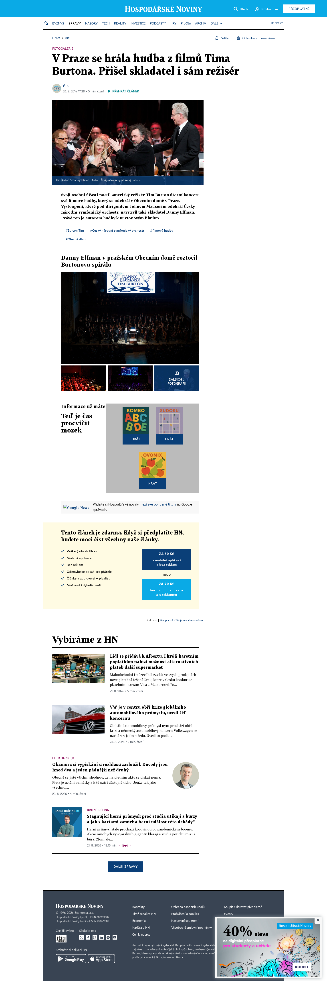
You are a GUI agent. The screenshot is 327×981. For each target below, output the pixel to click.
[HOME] (46, 24)
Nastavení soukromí (184, 920)
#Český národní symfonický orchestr (117, 230)
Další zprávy (125, 866)
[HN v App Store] (101, 958)
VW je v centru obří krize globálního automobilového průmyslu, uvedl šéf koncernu (148, 713)
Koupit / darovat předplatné (243, 907)
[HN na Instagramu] (95, 937)
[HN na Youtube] (115, 937)
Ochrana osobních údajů (188, 907)
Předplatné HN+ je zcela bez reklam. (181, 620)
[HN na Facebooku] (88, 937)
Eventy (228, 914)
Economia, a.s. (84, 912)
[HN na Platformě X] (81, 937)
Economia (139, 920)
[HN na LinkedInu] (101, 937)
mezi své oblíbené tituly (158, 504)
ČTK (66, 86)
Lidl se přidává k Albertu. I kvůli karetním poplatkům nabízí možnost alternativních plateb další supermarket (154, 662)
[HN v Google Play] (71, 958)
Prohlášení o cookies (185, 914)
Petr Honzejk (63, 758)
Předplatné (299, 8)
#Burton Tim (75, 230)
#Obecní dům (75, 239)
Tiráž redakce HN (144, 914)
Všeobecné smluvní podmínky (191, 927)
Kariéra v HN (141, 927)
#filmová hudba (161, 230)
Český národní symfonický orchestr (121, 180)
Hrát (136, 439)
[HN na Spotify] (108, 937)
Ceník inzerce (141, 934)
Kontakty (138, 907)
